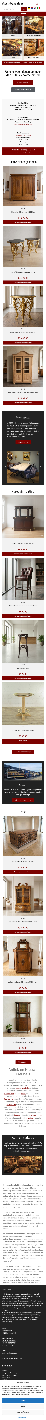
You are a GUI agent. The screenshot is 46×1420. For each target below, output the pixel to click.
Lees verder (23, 740)
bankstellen (9, 1093)
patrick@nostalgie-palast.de (23, 1151)
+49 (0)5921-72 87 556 (23, 135)
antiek (30, 1118)
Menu (23, 14)
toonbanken (9, 1099)
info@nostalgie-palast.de (10, 1353)
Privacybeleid (6, 1378)
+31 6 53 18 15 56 (7, 1345)
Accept (23, 1400)
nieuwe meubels (22, 1088)
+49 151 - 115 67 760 (9, 1343)
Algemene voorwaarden (9, 1375)
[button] (5, 467)
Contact (4, 1371)
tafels (23, 1093)
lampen (17, 1115)
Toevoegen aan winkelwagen (23, 222)
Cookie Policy (22, 1417)
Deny (23, 1406)
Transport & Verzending (9, 1373)
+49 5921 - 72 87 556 (9, 1341)
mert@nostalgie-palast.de (23, 124)
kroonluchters (36, 1115)
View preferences (23, 1412)
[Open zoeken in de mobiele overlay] (14, 9)
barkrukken (11, 1104)
